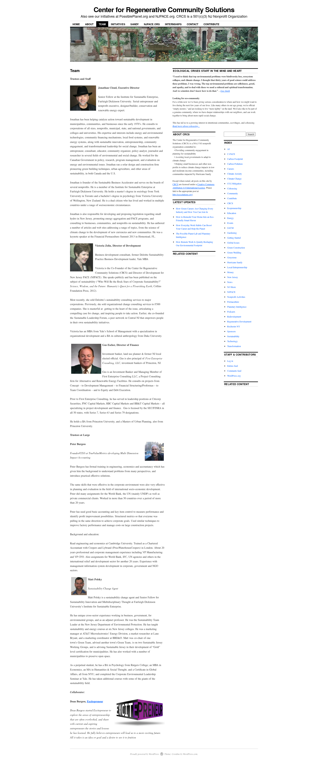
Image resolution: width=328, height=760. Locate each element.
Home (76, 24)
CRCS (175, 184)
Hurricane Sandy (234, 262)
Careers (230, 168)
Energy (230, 217)
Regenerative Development (239, 321)
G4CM (230, 227)
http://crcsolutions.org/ (183, 194)
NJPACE (231, 291)
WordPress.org (234, 375)
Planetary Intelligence (236, 306)
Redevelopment (234, 316)
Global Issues (233, 242)
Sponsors (231, 331)
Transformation (234, 346)
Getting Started (234, 237)
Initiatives (118, 24)
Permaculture (233, 301)
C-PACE (231, 153)
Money (230, 272)
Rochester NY (233, 326)
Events (230, 222)
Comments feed (234, 370)
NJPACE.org (152, 24)
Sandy (134, 24)
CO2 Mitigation (234, 183)
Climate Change (234, 178)
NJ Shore (231, 286)
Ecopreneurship (234, 208)
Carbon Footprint (235, 158)
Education (231, 213)
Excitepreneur (95, 701)
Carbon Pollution (235, 163)
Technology (232, 341)
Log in (230, 360)
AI (228, 148)
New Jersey (232, 277)
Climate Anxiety (234, 173)
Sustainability (233, 336)
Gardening (232, 232)
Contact (192, 24)
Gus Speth (225, 90)
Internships (173, 24)
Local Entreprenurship (237, 267)
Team (102, 24)
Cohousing (232, 188)
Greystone (232, 257)
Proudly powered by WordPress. (144, 753)
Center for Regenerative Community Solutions (164, 9)
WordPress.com (190, 753)
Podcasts (231, 311)
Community (232, 193)
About (89, 24)
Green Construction (236, 247)
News (230, 282)
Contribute (211, 24)
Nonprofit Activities (236, 296)
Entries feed (232, 365)
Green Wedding (234, 252)
